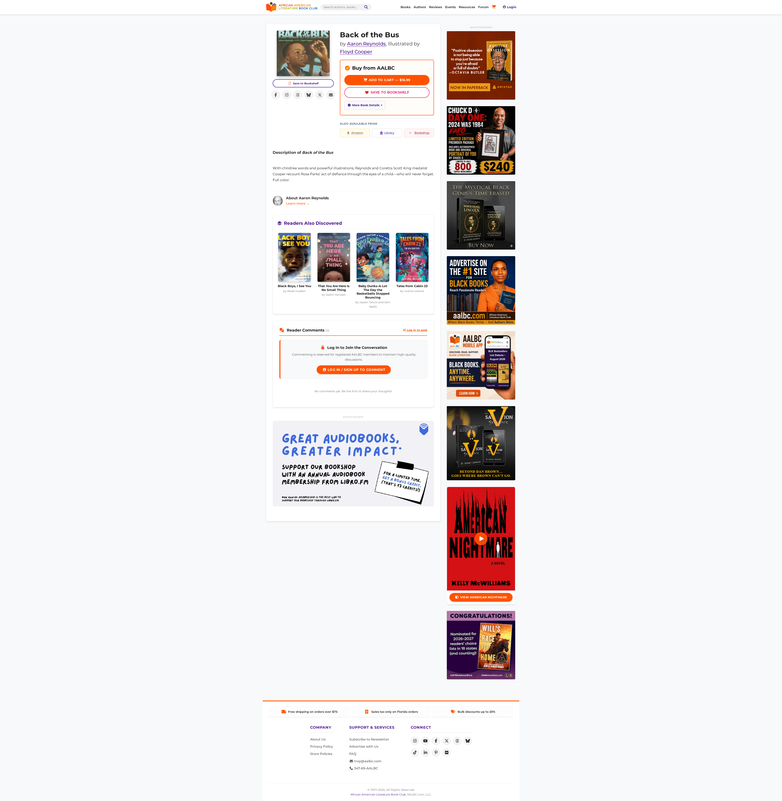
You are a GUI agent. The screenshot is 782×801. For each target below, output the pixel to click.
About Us (318, 739)
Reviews (435, 7)
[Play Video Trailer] (481, 538)
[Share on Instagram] (286, 94)
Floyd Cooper (356, 52)
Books (406, 7)
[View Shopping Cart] (494, 7)
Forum (483, 7)
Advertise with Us (363, 746)
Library (389, 132)
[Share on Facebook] (275, 94)
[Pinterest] (436, 752)
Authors (420, 7)
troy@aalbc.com (367, 761)
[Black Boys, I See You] (294, 258)
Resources (467, 7)
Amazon (357, 132)
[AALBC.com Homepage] (291, 7)
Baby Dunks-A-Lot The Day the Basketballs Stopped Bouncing (373, 291)
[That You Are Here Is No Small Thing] (333, 258)
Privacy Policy (321, 746)
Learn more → (298, 203)
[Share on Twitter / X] (319, 94)
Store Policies (321, 754)
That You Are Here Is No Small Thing (333, 288)
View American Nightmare (483, 597)
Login (511, 7)
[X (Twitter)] (447, 741)
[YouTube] (425, 741)
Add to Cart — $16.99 (389, 80)
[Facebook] (436, 741)
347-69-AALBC (365, 768)
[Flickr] (447, 752)
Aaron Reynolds (366, 44)
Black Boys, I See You (294, 286)
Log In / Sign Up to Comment (355, 370)
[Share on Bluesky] (308, 94)
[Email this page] (330, 94)
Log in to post (416, 330)
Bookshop (421, 132)
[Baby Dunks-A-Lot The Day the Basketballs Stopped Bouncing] (373, 258)
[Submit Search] (365, 7)
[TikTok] (415, 752)
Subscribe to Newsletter (369, 739)
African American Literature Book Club (378, 794)
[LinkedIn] (425, 752)
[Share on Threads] (297, 94)
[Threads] (457, 741)
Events (450, 7)
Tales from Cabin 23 (412, 286)
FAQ (352, 754)
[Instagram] (415, 741)
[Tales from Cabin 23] (412, 258)
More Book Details (365, 105)
